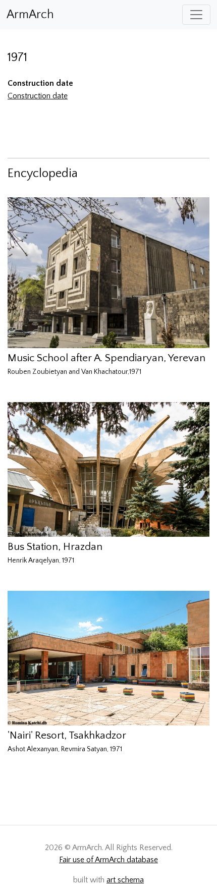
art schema (125, 879)
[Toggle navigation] (196, 15)
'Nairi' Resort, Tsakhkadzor (67, 735)
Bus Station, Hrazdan (55, 546)
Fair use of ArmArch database (108, 859)
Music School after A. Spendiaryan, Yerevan (106, 358)
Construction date (38, 95)
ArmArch (30, 14)
